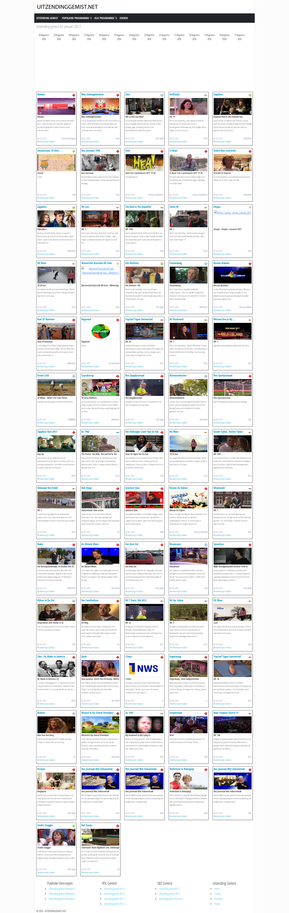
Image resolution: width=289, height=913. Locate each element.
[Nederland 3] (250, 95)
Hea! (127, 150)
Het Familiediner (90, 600)
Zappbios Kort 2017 (47, 431)
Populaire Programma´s (77, 18)
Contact (217, 894)
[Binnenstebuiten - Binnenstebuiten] (189, 387)
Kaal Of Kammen (46, 319)
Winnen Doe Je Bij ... (224, 319)
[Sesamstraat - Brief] (189, 724)
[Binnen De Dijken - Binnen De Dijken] (189, 499)
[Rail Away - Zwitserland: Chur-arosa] (100, 499)
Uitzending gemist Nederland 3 (62, 899)
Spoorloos (219, 544)
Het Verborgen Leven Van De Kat (142, 431)
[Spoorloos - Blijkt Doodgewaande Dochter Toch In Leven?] (233, 556)
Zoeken (124, 18)
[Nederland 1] (73, 95)
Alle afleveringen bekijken (46, 141)
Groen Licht (43, 375)
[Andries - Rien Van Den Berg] (56, 724)
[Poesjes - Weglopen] (56, 780)
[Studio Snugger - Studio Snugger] (56, 837)
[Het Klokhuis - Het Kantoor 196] (144, 275)
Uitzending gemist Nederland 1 (62, 889)
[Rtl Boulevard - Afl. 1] (189, 331)
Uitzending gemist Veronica (170, 899)
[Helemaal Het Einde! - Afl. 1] (56, 499)
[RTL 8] (162, 207)
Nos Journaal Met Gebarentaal (97, 769)
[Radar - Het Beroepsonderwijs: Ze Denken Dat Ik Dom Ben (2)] (56, 556)
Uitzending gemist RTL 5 (114, 894)
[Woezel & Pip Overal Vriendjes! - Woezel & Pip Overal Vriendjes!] (100, 724)
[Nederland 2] (162, 95)
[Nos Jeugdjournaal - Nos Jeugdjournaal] (144, 387)
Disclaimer (218, 899)
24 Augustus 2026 (134, 37)
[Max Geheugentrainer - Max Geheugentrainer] (100, 106)
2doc (127, 94)
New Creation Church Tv (226, 713)
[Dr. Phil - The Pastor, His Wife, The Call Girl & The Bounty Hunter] (100, 443)
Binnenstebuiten (178, 375)
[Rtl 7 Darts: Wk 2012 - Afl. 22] (144, 612)
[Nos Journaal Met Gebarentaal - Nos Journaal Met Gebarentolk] (100, 780)
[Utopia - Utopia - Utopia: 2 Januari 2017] (232, 212)
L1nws (128, 656)
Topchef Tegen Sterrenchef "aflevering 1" (139, 320)
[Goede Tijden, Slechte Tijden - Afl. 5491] (233, 443)
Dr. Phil (85, 431)
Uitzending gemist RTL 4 (114, 889)
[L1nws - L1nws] (144, 668)
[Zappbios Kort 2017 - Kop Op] (56, 443)
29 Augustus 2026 (59, 37)
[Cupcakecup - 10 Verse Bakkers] (100, 387)
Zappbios (218, 94)
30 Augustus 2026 (44, 37)
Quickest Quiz (132, 488)
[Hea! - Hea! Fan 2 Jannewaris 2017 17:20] (144, 162)
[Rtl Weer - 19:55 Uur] (189, 443)
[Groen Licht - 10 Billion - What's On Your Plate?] (56, 387)
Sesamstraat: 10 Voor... (49, 150)
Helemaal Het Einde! (47, 488)
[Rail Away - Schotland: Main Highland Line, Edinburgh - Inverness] (100, 837)
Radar (40, 544)
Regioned (86, 319)
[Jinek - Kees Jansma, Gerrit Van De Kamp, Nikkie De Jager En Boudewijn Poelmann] (100, 668)
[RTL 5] (162, 320)
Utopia (217, 207)
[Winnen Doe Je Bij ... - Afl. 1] (233, 331)
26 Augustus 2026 (104, 37)
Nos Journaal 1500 (90, 150)
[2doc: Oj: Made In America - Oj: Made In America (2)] (56, 668)
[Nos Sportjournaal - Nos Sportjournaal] (233, 387)
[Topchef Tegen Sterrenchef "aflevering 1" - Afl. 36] (144, 331)
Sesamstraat (176, 713)
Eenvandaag (176, 263)
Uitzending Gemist (47, 18)
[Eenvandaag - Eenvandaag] (189, 275)
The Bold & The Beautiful (138, 207)
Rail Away (86, 488)
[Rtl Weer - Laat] (233, 612)
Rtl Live (85, 207)
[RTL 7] (162, 601)
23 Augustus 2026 (149, 37)
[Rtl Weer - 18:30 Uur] (56, 275)
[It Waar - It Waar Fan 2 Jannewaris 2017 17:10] (189, 162)
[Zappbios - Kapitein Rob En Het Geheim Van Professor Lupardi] (233, 106)
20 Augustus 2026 (194, 37)
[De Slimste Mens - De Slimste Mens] (100, 556)
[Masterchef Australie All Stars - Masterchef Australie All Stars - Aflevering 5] (100, 270)
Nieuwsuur (175, 544)
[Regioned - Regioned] (100, 331)
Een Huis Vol (131, 544)
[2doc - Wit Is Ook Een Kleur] (144, 106)
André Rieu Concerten (225, 150)
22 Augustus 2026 (164, 37)
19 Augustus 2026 (209, 37)
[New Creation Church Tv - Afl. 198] (233, 724)
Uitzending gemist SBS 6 (169, 894)
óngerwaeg (175, 656)
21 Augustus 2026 (179, 37)
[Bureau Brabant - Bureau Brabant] (233, 275)
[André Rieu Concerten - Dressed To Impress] (233, 162)
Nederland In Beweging (182, 769)
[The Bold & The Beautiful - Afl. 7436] (144, 218)
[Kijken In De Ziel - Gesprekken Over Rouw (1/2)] (56, 612)
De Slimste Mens (90, 544)
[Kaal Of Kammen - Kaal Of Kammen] (56, 331)
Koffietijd (174, 94)
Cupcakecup (87, 375)
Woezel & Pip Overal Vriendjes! (97, 713)
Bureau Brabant (221, 263)
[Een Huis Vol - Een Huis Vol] (144, 556)
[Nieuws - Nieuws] (56, 106)
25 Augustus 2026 (119, 37)
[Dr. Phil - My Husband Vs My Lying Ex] (144, 724)
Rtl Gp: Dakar (176, 600)
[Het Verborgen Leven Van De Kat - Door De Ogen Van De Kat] (144, 443)
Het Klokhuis (132, 263)
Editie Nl (174, 207)
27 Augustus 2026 (89, 37)
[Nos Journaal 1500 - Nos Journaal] (100, 162)
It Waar (173, 150)
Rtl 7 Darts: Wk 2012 (135, 600)
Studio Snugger (45, 825)
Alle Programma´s (105, 18)
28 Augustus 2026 (74, 37)
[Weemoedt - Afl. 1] (233, 499)
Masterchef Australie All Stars (96, 263)
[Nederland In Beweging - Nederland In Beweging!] (189, 780)
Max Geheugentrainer (92, 94)
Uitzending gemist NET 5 (169, 889)
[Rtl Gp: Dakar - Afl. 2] (189, 612)
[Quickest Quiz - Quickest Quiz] (144, 499)
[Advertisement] (136, 67)
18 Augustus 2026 (224, 37)
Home (216, 889)
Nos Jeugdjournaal (134, 375)
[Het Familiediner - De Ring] (100, 612)
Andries (41, 713)
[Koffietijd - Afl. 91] (189, 106)
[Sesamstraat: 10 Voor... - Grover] (56, 162)
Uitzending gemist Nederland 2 (62, 894)
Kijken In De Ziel (45, 600)
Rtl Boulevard (176, 319)
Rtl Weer (41, 263)
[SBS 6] (250, 207)
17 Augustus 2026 (239, 37)
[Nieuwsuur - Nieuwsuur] (189, 556)
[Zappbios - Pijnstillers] (56, 218)
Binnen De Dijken (178, 488)
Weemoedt (219, 488)
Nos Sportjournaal (223, 375)
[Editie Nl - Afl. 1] (189, 218)
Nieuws (41, 94)
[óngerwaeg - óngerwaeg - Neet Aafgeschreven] (189, 668)
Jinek (84, 656)
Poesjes (41, 769)
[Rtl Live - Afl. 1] (100, 218)
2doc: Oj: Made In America (51, 656)
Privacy (217, 904)
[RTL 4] (206, 95)
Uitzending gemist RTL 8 (114, 904)
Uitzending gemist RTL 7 (114, 899)
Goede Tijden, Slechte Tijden (228, 431)
